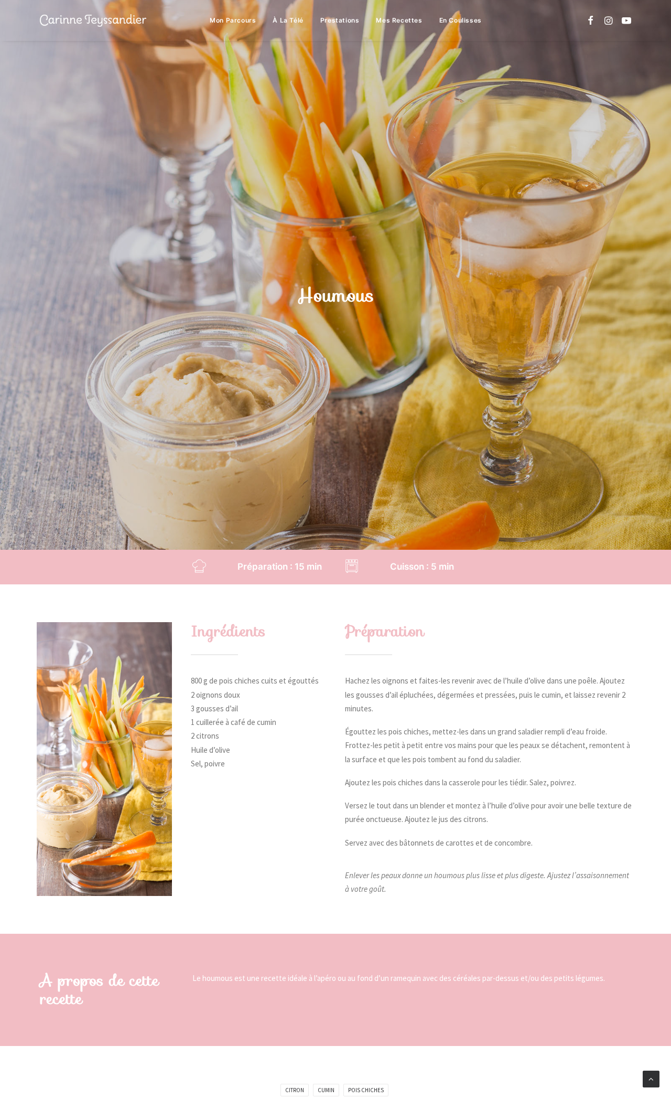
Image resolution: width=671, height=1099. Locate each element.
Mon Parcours (233, 20)
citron (294, 1090)
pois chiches (366, 1090)
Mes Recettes (399, 20)
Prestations (340, 20)
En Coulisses (460, 20)
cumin (326, 1090)
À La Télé (288, 20)
